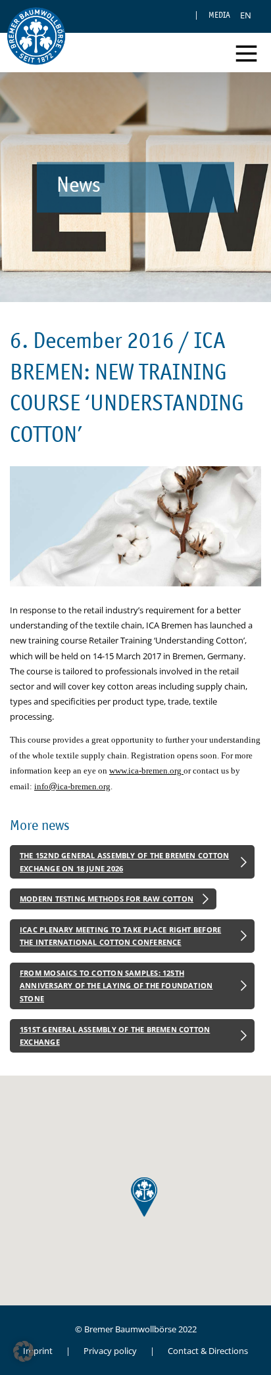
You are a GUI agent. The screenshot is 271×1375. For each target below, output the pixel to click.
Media (219, 15)
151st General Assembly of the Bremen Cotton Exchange (115, 1035)
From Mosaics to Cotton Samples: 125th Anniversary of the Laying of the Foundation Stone (116, 985)
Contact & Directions (208, 1351)
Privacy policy (110, 1351)
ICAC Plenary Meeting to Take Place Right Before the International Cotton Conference (120, 936)
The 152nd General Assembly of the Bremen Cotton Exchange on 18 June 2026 (124, 861)
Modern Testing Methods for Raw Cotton (106, 899)
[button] (23, 1351)
